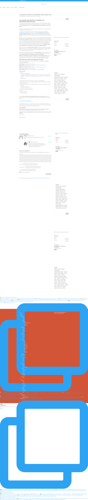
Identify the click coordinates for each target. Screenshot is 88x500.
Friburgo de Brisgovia (27, 322)
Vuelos (64, 93)
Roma (23, 361)
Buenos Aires (24, 395)
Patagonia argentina (26, 397)
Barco (59, 78)
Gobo (21, 16)
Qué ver (60, 202)
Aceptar (1, 404)
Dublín (23, 364)
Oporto (24, 371)
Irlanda (22, 363)
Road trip (57, 203)
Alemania (28, 16)
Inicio (1, 7)
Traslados (55, 93)
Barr (24, 341)
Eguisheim (25, 344)
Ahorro (59, 74)
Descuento (63, 80)
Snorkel (55, 91)
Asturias (24, 334)
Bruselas (24, 330)
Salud (55, 90)
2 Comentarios (38, 16)
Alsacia (24, 340)
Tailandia (22, 388)
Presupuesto (59, 87)
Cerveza (55, 80)
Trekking (59, 93)
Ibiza (23, 337)
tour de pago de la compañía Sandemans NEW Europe (32, 103)
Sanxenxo (66, 90)
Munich (34, 16)
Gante (23, 332)
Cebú (23, 382)
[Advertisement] (35, 125)
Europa (8, 7)
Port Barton (24, 385)
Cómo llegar (59, 80)
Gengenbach (26, 324)
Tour (61, 91)
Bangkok (24, 389)
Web (20, 170)
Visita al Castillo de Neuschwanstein (25, 100)
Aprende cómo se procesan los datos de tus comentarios (40, 178)
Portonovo (55, 87)
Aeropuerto (56, 74)
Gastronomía (57, 196)
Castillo (65, 78)
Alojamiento (62, 74)
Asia (11, 7)
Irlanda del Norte (25, 367)
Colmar (25, 342)
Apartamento (65, 77)
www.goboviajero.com (62, 312)
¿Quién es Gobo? (21, 7)
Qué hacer (57, 202)
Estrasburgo (25, 345)
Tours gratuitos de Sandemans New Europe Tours (38, 67)
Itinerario (58, 84)
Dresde (24, 318)
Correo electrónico (22, 167)
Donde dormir (61, 81)
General (4, 7)
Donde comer (56, 81)
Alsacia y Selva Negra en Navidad (58, 77)
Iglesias (55, 84)
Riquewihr (25, 351)
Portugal (22, 368)
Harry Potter (61, 196)
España (22, 333)
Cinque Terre (24, 357)
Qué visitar (63, 202)
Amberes (24, 328)
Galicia (55, 277)
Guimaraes (24, 369)
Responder (49, 136)
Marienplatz (21, 41)
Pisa (23, 360)
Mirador (60, 199)
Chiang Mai (24, 390)
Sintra (23, 372)
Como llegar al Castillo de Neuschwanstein (26, 101)
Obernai (25, 349)
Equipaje (65, 81)
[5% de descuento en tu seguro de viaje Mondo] (61, 37)
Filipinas (22, 380)
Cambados (61, 78)
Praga (23, 377)
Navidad (63, 199)
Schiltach (25, 325)
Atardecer (55, 78)
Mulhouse (25, 348)
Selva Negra (24, 321)
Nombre (20, 164)
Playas (66, 199)
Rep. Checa (23, 376)
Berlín (23, 317)
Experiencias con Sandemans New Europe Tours (40, 33)
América (15, 7)
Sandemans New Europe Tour (60, 90)
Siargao (24, 386)
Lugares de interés (63, 84)
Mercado (57, 199)
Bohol (23, 381)
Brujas (23, 329)
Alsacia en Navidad (56, 75)
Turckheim (25, 352)
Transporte (63, 91)
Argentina (22, 394)
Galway (24, 365)
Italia (22, 356)
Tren (61, 93)
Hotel (65, 196)
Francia (22, 339)
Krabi (23, 392)
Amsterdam (24, 355)
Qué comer (63, 87)
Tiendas (58, 91)
